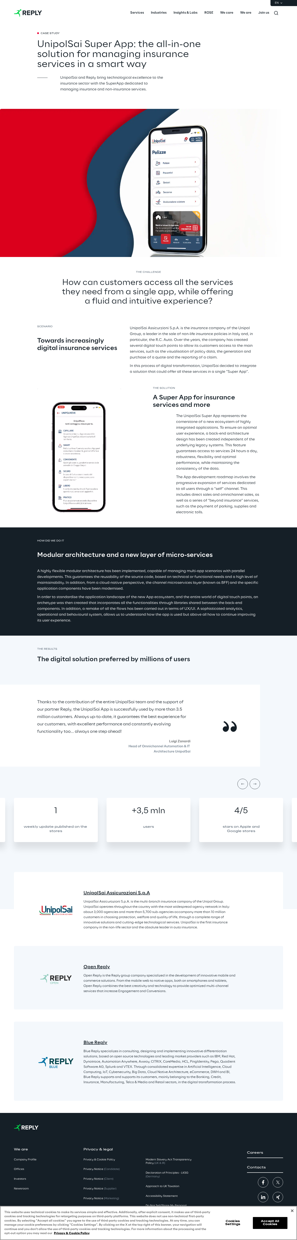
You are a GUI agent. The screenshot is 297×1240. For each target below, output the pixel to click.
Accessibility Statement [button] (162, 1196)
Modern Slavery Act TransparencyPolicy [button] (169, 1161)
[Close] (292, 1210)
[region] (148, 1223)
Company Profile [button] (25, 1159)
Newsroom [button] (21, 1188)
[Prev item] (242, 784)
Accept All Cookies (270, 1223)
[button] (265, 1153)
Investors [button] (20, 1179)
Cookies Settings (232, 1223)
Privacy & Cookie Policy (72, 1233)
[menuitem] (137, 13)
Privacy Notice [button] (101, 1169)
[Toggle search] (276, 13)
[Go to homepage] (28, 13)
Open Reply (96, 967)
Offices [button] (19, 1169)
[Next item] (255, 784)
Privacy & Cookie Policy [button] (99, 1159)
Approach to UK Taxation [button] (162, 1186)
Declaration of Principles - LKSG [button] (167, 1174)
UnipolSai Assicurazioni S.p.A (116, 893)
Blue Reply (95, 1042)
